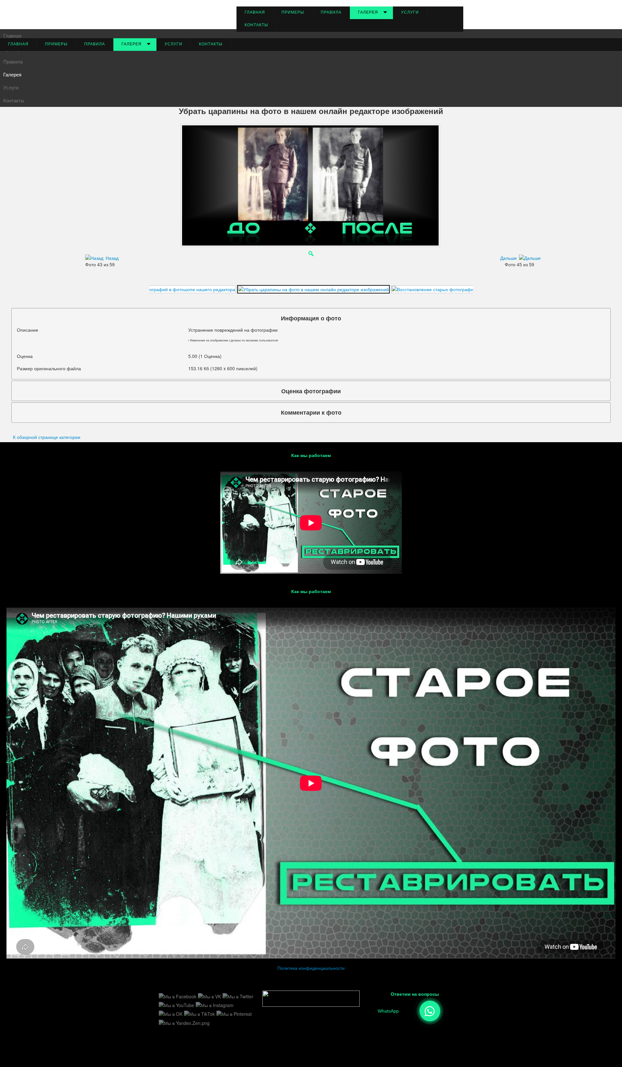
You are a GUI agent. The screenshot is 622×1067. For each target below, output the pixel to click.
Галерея (368, 12)
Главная (255, 12)
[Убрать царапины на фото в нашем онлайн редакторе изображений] (313, 288)
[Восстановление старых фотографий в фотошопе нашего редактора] (159, 288)
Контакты (256, 25)
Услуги (410, 12)
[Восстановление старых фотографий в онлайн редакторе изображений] (470, 288)
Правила (331, 12)
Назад (112, 258)
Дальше (508, 258)
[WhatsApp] (430, 1011)
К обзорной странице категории (46, 437)
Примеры (293, 12)
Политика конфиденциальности (311, 968)
